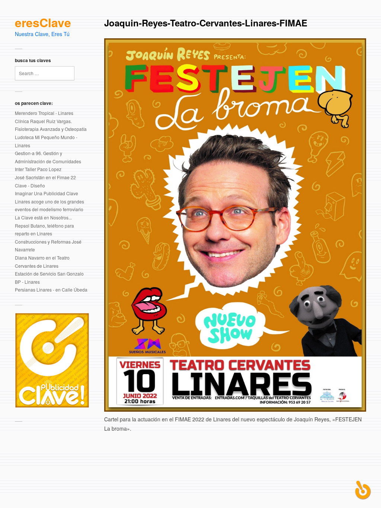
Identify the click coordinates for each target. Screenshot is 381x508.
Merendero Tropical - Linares (44, 113)
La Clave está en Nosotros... (43, 217)
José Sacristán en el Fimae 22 (45, 177)
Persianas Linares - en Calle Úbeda (51, 289)
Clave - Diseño (30, 185)
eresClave (43, 22)
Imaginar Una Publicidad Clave (46, 193)
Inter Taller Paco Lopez (38, 169)
